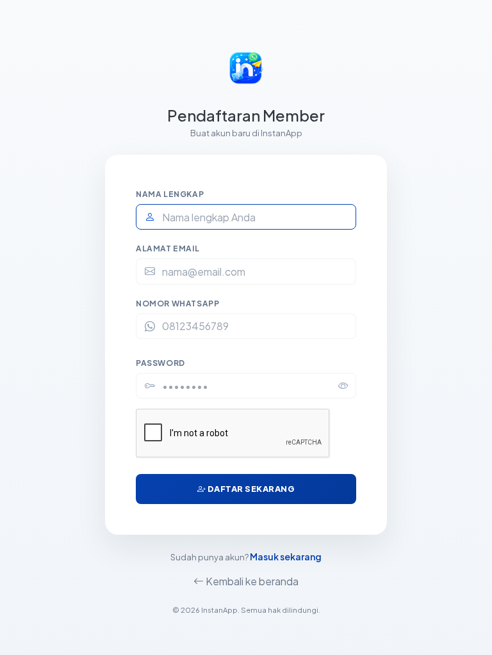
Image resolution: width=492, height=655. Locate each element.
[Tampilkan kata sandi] (343, 386)
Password (160, 363)
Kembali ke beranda (251, 581)
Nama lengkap (170, 194)
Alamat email (167, 248)
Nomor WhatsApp (177, 303)
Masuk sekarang (286, 556)
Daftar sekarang (250, 489)
